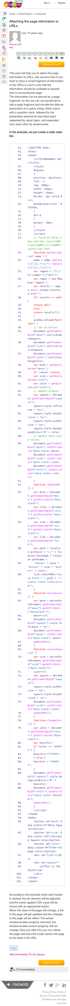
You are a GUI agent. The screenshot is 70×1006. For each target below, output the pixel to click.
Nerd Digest (25, 14)
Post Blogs (3, 81)
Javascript (40, 14)
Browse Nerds (3, 29)
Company (3, 53)
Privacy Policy (49, 992)
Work (3, 36)
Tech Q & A (3, 70)
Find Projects (3, 41)
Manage (3, 48)
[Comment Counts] (40, 58)
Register (62, 2)
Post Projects (3, 24)
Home (12, 14)
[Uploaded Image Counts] (51, 58)
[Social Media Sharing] (45, 58)
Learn (3, 59)
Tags (13, 948)
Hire (3, 19)
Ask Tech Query (3, 76)
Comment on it (51, 64)
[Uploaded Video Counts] (56, 58)
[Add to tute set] (18, 58)
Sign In (47, 2)
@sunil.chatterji (15, 46)
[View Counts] (62, 58)
